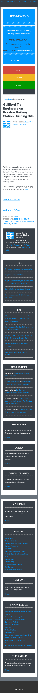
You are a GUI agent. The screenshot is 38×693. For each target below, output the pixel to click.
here (26, 189)
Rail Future (9, 538)
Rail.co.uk (8, 548)
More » (7, 437)
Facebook (17, 245)
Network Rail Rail (11, 541)
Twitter (11, 245)
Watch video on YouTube (11, 200)
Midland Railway (10, 630)
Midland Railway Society (13, 569)
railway (14, 224)
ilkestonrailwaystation (12, 381)
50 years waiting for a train (14, 275)
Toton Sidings (9, 561)
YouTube (27, 245)
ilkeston (6, 224)
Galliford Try (28, 221)
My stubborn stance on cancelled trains (18, 269)
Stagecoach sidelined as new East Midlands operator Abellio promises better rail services (17, 318)
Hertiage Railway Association (15, 551)
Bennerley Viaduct (11, 622)
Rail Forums (9, 567)
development (16, 221)
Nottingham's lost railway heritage (16, 543)
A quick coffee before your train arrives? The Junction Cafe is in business (18, 401)
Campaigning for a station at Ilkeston (17, 289)
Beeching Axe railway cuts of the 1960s (18, 645)
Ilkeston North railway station (15, 619)
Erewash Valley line (12, 624)
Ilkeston (8, 627)
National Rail (9, 559)
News (16, 216)
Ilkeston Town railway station (15, 617)
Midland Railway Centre (13, 564)
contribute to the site (24, 50)
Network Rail (9, 632)
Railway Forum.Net (11, 546)
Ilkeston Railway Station (19, 16)
